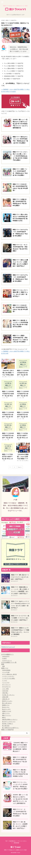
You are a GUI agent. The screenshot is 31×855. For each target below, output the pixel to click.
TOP (6, 841)
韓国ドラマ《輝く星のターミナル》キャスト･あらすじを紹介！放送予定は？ (20, 577)
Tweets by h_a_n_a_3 (8, 647)
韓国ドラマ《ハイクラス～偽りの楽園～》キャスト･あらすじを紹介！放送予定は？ (20, 618)
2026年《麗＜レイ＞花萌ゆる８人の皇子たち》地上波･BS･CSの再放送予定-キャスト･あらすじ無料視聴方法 (20, 799)
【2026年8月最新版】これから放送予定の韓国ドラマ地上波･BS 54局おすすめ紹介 (23, 458)
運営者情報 (16, 842)
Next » (20, 467)
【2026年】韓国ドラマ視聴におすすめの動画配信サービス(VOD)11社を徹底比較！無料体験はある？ (20, 747)
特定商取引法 (12, 841)
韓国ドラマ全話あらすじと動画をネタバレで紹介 (15, 850)
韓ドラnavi (15, 847)
